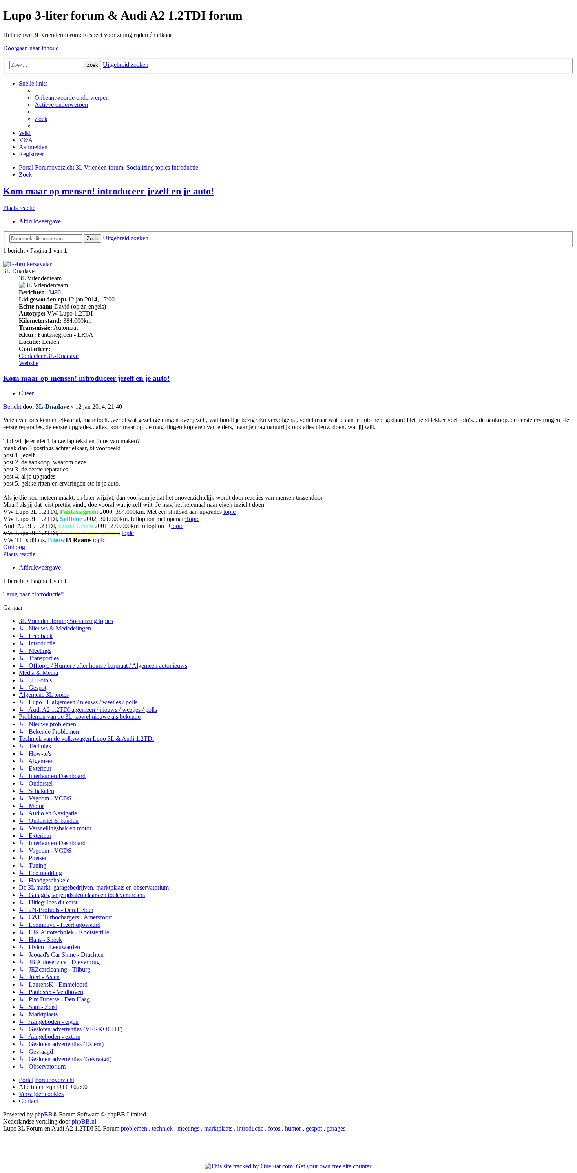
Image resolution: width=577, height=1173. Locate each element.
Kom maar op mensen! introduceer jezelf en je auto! (108, 191)
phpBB (44, 1114)
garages (336, 1128)
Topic (192, 518)
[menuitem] (72, 97)
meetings (188, 1128)
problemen (134, 1128)
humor (293, 1128)
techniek (162, 1128)
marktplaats (218, 1128)
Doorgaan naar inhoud (31, 48)
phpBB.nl (84, 1121)
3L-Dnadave (19, 271)
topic (229, 511)
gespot (314, 1128)
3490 (54, 292)
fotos (274, 1128)
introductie (250, 1128)
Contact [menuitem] (28, 1101)
